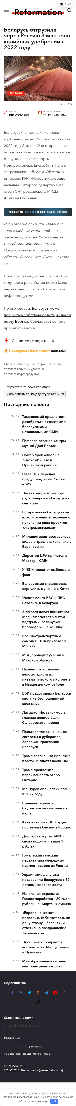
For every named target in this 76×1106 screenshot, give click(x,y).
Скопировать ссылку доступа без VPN (34, 394)
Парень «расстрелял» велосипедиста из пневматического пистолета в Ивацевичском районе (46, 676)
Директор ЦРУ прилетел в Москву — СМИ (44, 558)
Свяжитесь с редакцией (33, 340)
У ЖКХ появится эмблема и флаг (46, 572)
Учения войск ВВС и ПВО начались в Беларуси (43, 600)
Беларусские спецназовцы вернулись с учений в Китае (46, 586)
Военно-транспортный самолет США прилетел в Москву (44, 641)
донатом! (58, 351)
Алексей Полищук (18, 364)
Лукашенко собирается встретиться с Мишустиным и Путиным (45, 947)
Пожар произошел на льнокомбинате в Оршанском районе (40, 460)
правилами (35, 1046)
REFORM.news (19, 114)
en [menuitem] (69, 3)
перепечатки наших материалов (27, 1053)
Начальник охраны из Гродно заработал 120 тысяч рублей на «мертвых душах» (46, 899)
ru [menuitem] (61, 3)
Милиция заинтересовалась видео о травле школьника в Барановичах (47, 542)
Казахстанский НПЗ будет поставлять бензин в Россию (46, 824)
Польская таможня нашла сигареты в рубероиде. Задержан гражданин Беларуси (44, 739)
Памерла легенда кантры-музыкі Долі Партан (44, 443)
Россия (56, 364)
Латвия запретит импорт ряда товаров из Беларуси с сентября (46, 498)
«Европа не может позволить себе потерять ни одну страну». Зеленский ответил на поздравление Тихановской (46, 923)
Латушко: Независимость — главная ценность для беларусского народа (45, 718)
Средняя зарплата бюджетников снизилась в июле (44, 808)
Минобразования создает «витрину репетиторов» (44, 963)
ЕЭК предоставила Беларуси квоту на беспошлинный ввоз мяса (46, 698)
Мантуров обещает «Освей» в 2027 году (46, 791)
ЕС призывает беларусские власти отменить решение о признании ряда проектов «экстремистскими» (46, 519)
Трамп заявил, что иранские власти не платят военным (46, 758)
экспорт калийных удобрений (25, 369)
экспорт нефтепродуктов (22, 374)
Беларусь (40, 364)
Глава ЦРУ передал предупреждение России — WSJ (43, 479)
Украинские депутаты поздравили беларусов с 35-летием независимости (46, 880)
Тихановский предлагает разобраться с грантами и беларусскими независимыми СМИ (44, 424)
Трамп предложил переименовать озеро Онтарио (41, 775)
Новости (16, 93)
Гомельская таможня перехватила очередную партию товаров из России (45, 860)
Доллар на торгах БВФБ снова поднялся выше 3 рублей (43, 841)
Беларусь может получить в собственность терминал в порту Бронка (37, 315)
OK (54, 1101)
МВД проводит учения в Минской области (43, 657)
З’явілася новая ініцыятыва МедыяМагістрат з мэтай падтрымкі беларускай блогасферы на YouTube (45, 619)
